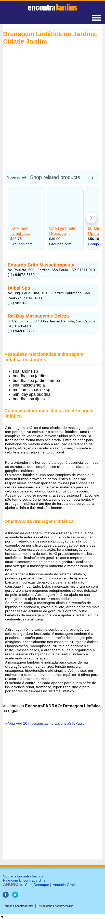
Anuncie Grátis (64, 885)
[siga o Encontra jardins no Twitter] (15, 896)
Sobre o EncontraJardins (23, 876)
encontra (52, 7)
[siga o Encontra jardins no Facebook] (6, 896)
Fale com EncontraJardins (24, 880)
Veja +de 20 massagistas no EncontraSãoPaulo (46, 723)
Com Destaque (37, 885)
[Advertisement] (52, 108)
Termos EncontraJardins (18, 905)
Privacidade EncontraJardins (55, 905)
